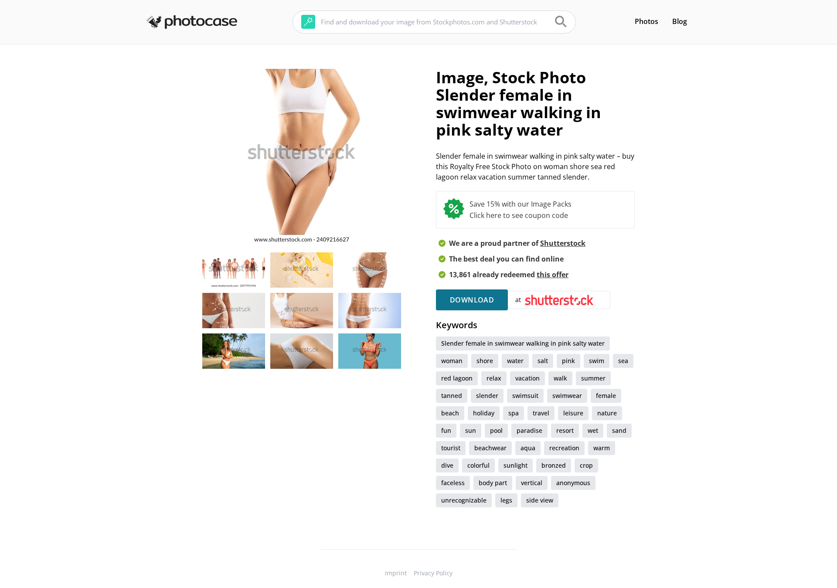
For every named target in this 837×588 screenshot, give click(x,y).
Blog (679, 21)
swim (596, 361)
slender (487, 395)
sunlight (515, 465)
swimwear (567, 395)
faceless (453, 483)
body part (493, 483)
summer (593, 378)
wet (593, 430)
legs (506, 500)
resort (565, 430)
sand (619, 430)
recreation (564, 448)
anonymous (573, 483)
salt (543, 361)
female (606, 395)
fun (446, 430)
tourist (450, 448)
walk (560, 378)
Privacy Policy (433, 573)
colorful (478, 465)
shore (484, 361)
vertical (531, 483)
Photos (646, 21)
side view (539, 500)
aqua (528, 448)
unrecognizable (464, 500)
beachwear (490, 448)
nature (607, 413)
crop (586, 465)
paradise (529, 430)
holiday (483, 413)
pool (496, 430)
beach (450, 413)
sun (470, 430)
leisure (573, 413)
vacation (527, 378)
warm (601, 448)
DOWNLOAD (472, 300)
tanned (451, 395)
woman (452, 361)
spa (513, 413)
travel (541, 413)
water (515, 361)
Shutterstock (562, 243)
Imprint (396, 573)
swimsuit (525, 395)
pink (568, 361)
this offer (552, 274)
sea (623, 361)
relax (494, 378)
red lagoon (457, 378)
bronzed (553, 465)
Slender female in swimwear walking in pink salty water (523, 343)
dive (447, 465)
